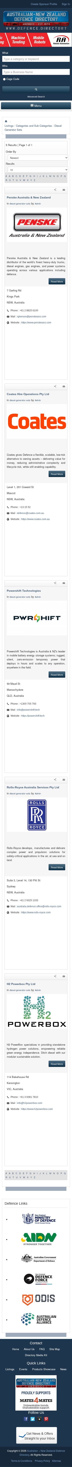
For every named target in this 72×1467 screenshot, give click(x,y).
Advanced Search (36, 96)
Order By (11, 151)
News (63, 1369)
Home (15, 1349)
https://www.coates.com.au (35, 519)
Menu (38, 106)
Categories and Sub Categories (34, 126)
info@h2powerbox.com (29, 1103)
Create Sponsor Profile (44, 4)
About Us (29, 1349)
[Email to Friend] (63, 190)
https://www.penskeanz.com (36, 322)
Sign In (66, 4)
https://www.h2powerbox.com (37, 1109)
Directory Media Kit (36, 1355)
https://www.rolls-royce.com (36, 912)
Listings (9, 126)
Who (4, 66)
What (5, 53)
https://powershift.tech (33, 715)
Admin (38, 203)
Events (23, 1369)
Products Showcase (43, 1369)
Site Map (54, 1349)
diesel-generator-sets (20, 203)
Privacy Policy (42, 1460)
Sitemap (56, 1460)
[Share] (55, 190)
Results (10, 163)
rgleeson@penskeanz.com (31, 316)
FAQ (42, 1349)
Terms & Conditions (21, 1460)
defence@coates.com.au (30, 513)
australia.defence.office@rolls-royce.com (39, 906)
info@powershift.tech (28, 709)
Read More (57, 281)
